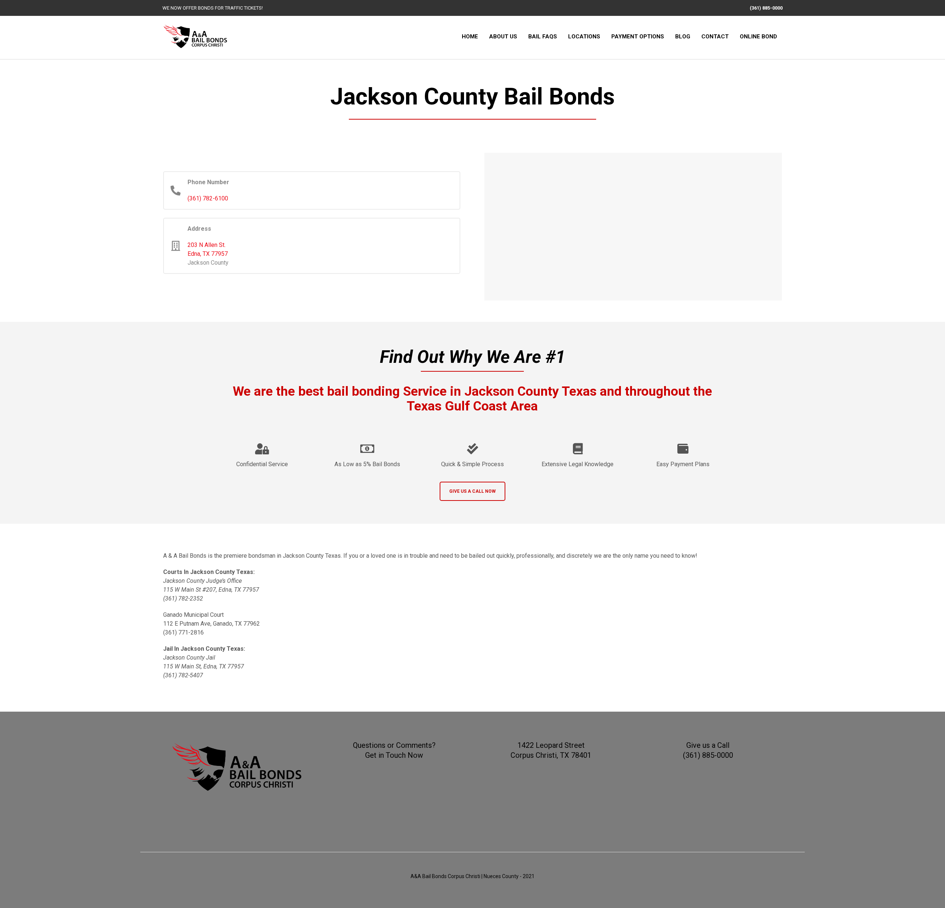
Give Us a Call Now (472, 491)
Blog (682, 36)
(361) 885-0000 (766, 8)
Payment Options (637, 36)
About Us (503, 36)
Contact (715, 36)
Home (470, 36)
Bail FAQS (542, 36)
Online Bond (758, 36)
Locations (584, 36)
